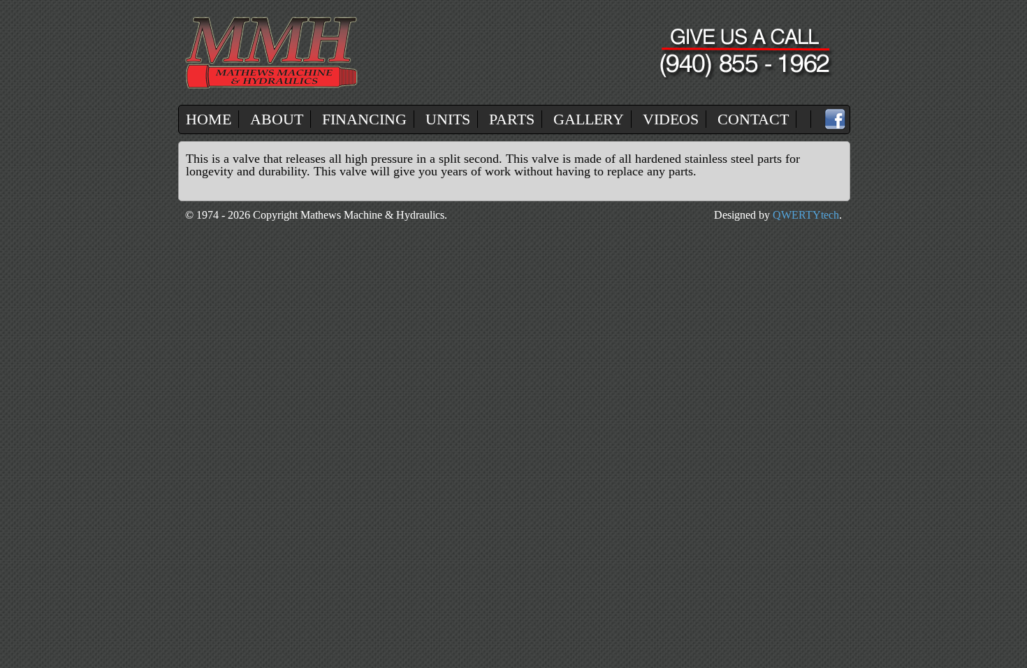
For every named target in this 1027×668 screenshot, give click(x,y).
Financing (364, 119)
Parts (511, 119)
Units (447, 119)
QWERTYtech (806, 215)
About (276, 119)
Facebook (835, 119)
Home (208, 119)
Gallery (588, 119)
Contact (753, 119)
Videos (671, 119)
